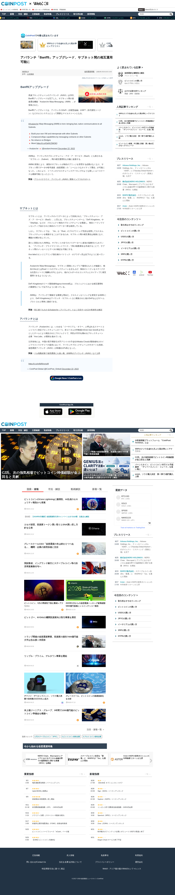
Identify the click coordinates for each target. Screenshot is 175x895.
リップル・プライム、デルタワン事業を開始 (45, 656)
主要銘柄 (36, 14)
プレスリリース (62, 14)
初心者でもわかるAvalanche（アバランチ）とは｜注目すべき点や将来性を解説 (68, 310)
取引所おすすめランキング (132, 225)
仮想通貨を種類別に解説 (134, 73)
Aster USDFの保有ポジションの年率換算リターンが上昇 (136, 757)
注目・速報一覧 (94, 729)
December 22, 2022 (66, 149)
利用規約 (139, 855)
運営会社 (139, 862)
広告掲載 (36, 855)
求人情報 (70, 855)
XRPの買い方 (126, 254)
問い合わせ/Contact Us (36, 862)
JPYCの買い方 (127, 242)
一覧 (149, 107)
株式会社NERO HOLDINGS (133, 182)
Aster (124, 206)
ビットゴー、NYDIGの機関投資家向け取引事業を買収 (50, 617)
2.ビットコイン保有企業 (71, 737)
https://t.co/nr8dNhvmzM (38, 364)
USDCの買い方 (127, 237)
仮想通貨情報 (89, 72)
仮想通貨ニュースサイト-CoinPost (92, 878)
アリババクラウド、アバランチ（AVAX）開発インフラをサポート (62, 179)
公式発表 (30, 74)
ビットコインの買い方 (133, 81)
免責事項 (104, 855)
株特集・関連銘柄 (59, 9)
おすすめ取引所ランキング (135, 91)
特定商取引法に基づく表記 (53, 869)
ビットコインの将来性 (10, 9)
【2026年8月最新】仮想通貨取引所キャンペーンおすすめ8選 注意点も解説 (60, 517)
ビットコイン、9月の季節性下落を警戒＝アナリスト (43, 604)
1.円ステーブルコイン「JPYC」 (47, 737)
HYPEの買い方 (127, 260)
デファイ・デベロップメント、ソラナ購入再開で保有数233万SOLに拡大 (43, 697)
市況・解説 (23, 14)
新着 (12, 14)
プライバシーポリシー (104, 862)
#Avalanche (33, 124)
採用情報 (91, 14)
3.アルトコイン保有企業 (92, 737)
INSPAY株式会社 (129, 195)
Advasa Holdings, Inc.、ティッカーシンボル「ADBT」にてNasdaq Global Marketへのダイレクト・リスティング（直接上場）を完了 (138, 170)
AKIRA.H (25, 72)
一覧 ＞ (170, 435)
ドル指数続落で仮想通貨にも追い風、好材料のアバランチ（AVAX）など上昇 (67, 353)
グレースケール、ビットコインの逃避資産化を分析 (85, 697)
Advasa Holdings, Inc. (131, 165)
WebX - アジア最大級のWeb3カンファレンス (122, 869)
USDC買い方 (26, 9)
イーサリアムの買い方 (130, 248)
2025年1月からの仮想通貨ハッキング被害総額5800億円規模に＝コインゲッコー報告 (85, 604)
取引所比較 (78, 14)
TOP (4, 14)
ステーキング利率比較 (42, 9)
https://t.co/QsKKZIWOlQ (47, 143)
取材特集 (48, 14)
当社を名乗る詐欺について (70, 862)
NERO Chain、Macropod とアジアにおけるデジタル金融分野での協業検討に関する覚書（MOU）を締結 (50, 759)
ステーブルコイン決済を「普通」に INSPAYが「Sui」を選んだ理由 (138, 198)
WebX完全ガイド (151, 9)
